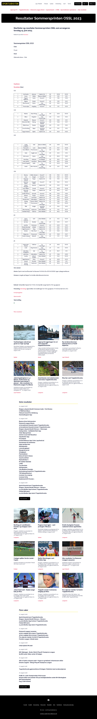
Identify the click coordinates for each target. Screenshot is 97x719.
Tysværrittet (23, 465)
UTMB (57, 10)
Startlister (17, 84)
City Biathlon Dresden (26, 469)
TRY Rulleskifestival (25, 473)
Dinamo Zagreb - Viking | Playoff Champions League (35, 662)
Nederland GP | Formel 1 (26, 479)
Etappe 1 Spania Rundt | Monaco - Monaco (32, 487)
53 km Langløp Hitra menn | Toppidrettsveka (33, 633)
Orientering (58, 3)
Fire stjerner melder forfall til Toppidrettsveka (34, 637)
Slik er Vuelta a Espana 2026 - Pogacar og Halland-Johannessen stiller (41, 660)
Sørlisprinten (23, 467)
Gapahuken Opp (24, 436)
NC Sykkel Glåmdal (25, 461)
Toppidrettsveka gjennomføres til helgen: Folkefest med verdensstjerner (42, 669)
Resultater (78, 3)
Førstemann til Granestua (27, 442)
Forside (25, 704)
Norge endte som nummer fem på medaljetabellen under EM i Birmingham (42, 677)
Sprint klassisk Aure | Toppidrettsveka (31, 485)
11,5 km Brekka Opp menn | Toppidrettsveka (33, 493)
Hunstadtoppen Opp (25, 415)
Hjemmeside (17, 296)
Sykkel (51, 3)
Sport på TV (14, 10)
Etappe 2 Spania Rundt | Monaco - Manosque (33, 429)
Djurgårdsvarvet (24, 450)
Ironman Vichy (23, 477)
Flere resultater (18, 312)
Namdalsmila (23, 446)
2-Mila (21, 463)
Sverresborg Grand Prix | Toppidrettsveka (32, 471)
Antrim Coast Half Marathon (28, 435)
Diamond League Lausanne (27, 631)
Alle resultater (82, 10)
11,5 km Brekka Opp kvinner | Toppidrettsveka (33, 489)
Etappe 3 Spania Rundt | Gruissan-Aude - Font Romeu (35, 409)
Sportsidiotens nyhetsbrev (68, 10)
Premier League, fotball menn (28, 639)
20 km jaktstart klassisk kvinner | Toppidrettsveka (34, 427)
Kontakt (30, 704)
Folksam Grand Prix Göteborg (28, 413)
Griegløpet (22, 452)
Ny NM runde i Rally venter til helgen (30, 654)
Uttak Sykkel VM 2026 (25, 645)
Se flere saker (23, 686)
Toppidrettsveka (24, 10)
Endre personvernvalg (68, 704)
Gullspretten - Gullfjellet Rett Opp (30, 431)
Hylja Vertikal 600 (24, 444)
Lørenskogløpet (24, 448)
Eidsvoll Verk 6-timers (26, 456)
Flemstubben (23, 454)
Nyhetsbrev (59, 704)
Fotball (46, 3)
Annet (39, 357)
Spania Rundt (50, 10)
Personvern (43, 704)
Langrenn (40, 392)
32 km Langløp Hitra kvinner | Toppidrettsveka (33, 635)
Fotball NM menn (24, 491)
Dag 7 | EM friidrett (25, 681)
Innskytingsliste (18, 292)
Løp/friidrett (38, 3)
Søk (84, 3)
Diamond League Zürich (38, 10)
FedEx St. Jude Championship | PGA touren (32, 675)
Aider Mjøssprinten (25, 433)
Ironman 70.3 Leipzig (25, 475)
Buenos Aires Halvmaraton (27, 421)
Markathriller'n (23, 460)
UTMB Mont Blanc (24, 411)
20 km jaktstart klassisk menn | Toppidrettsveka (34, 425)
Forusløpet (22, 438)
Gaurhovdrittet (24, 458)
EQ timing (23, 289)
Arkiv (54, 704)
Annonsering (36, 704)
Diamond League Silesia (26, 423)
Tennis (69, 3)
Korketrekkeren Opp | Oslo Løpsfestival (31, 440)
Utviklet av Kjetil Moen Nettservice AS (48, 713)
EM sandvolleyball (25, 679)
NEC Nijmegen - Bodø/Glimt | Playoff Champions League (37, 652)
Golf (64, 3)
